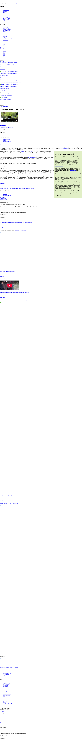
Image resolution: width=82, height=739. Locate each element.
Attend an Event (6, 28)
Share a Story (5, 27)
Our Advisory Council (7, 38)
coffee (5, 188)
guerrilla (41, 173)
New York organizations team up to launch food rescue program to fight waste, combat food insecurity (16, 222)
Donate (4, 31)
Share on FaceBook (7, 141)
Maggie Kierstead (3, 125)
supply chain (6, 154)
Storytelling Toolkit (6, 18)
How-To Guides (6, 19)
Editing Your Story (6, 17)
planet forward (14, 3)
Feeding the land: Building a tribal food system (7, 271)
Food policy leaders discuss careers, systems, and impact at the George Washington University (14, 292)
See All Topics (3, 197)
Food (4, 53)
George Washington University (6, 127)
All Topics (2, 48)
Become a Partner (6, 30)
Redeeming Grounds (64, 148)
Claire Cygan (2, 500)
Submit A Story (3, 198)
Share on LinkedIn (6, 139)
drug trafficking (10, 188)
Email (3, 214)
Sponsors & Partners (14, 667)
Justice (4, 54)
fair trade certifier (31, 157)
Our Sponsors (5, 40)
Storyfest (4, 12)
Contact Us (2, 711)
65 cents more (73, 170)
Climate (4, 51)
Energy (4, 52)
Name (1, 209)
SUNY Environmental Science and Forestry (9, 503)
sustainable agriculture (29, 188)
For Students (5, 20)
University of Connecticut (20, 230)
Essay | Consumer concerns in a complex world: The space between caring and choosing (13, 495)
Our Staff (4, 37)
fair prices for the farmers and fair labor (68, 174)
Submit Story (2, 183)
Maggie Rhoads (2, 297)
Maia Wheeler (2, 276)
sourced (31, 151)
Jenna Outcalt (2, 227)
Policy (4, 55)
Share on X (5, 140)
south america (22, 188)
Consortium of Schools (4, 667)
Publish (1, 47)
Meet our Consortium (7, 29)
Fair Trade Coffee (59, 166)
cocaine (1, 188)
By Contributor (6, 10)
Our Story (5, 36)
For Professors (5, 21)
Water (4, 56)
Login (4, 45)
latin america (16, 188)
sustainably (22, 151)
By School (5, 11)
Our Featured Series (7, 8)
